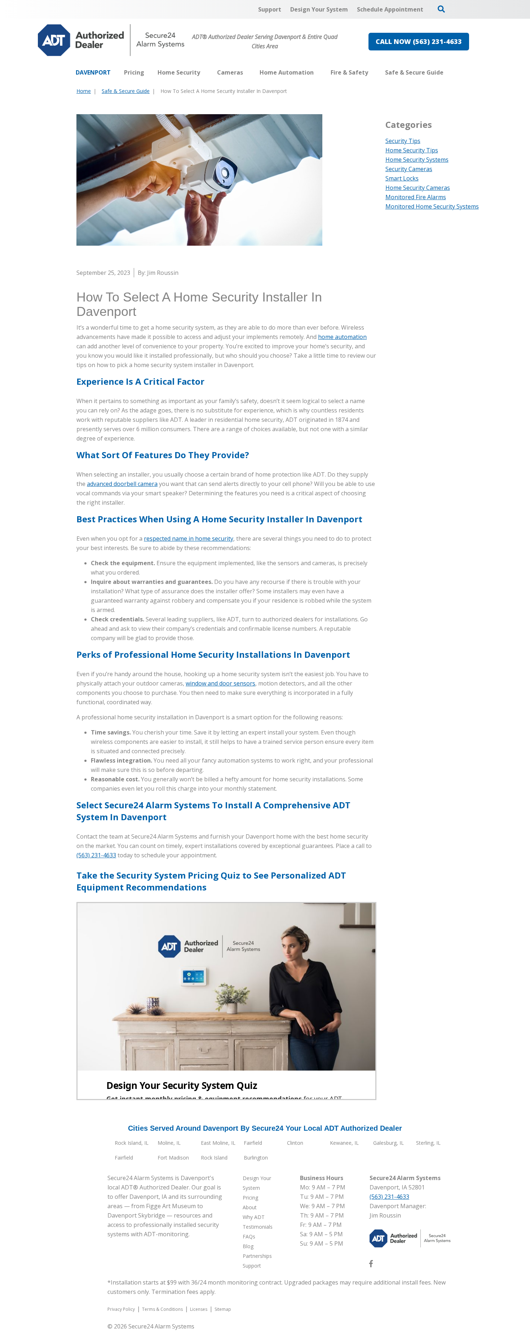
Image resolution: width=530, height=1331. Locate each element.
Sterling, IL (428, 1142)
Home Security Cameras (417, 188)
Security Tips (402, 141)
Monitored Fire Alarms (415, 197)
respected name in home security (188, 538)
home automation (342, 337)
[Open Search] (441, 9)
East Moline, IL (218, 1142)
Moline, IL (169, 1142)
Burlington (256, 1157)
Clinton (295, 1142)
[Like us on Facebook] (371, 1265)
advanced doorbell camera (122, 484)
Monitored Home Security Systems (432, 206)
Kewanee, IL (344, 1142)
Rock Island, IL (132, 1142)
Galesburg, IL (388, 1142)
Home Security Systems (417, 160)
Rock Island (214, 1157)
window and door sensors (220, 683)
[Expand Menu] (204, 72)
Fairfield (253, 1142)
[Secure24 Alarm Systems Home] (111, 40)
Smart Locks (402, 178)
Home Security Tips (411, 150)
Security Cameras (408, 169)
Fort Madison (173, 1157)
